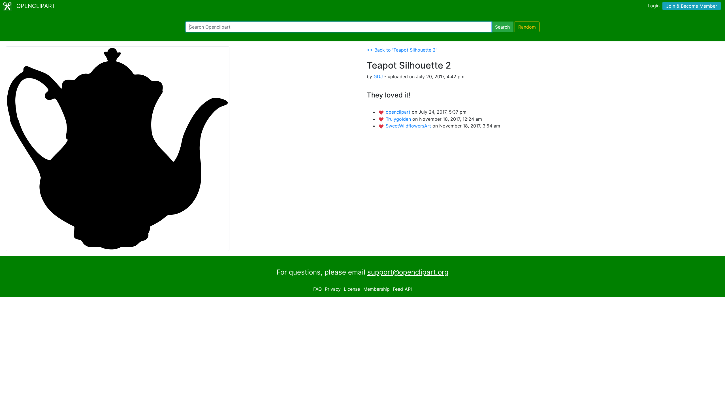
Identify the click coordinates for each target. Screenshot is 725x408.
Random (527, 27)
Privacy (333, 289)
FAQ (317, 289)
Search (502, 27)
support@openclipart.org (408, 272)
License (352, 289)
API (408, 289)
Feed (398, 289)
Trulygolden (399, 119)
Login (654, 5)
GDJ (378, 76)
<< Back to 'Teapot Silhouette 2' (402, 50)
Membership (376, 289)
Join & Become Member (691, 6)
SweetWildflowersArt (409, 126)
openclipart (399, 112)
